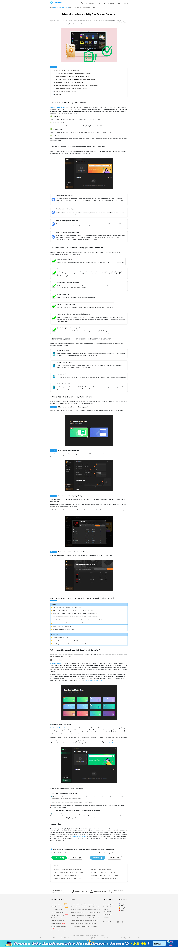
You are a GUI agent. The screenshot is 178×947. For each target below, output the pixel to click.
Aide (119, 3)
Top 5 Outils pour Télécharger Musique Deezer (83, 915)
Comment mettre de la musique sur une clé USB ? (84, 926)
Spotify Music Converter (57, 907)
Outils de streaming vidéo (99, 938)
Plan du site (88, 938)
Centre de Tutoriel (107, 914)
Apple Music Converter (57, 909)
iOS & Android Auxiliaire (135, 938)
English (122, 905)
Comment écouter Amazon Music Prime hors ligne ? (105, 878)
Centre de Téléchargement (55, 938)
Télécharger (111, 3)
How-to (126, 3)
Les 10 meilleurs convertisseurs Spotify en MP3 (103, 872)
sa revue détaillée (108, 743)
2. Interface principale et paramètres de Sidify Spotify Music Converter (72, 73)
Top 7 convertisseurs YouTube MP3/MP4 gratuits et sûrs (85, 909)
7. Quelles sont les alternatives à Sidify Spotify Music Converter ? (71, 88)
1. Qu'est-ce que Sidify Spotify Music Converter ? (66, 70)
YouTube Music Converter (58, 912)
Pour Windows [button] (90, 3)
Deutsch (122, 907)
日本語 (122, 910)
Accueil (39, 938)
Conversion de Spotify (63, 7)
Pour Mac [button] (101, 3)
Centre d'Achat (107, 907)
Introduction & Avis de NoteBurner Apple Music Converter (69, 872)
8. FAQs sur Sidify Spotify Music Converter (65, 91)
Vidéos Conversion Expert (113, 938)
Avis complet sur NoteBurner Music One (101, 869)
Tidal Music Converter (57, 918)
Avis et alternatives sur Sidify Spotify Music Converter (83, 7)
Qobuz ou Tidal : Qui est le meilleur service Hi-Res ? (84, 923)
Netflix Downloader (56, 923)
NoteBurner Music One (57, 904)
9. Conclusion (57, 94)
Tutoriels (55, 7)
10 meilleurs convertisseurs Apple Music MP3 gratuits (85, 907)
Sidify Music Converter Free (79, 836)
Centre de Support (108, 904)
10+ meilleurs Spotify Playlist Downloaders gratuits (84, 904)
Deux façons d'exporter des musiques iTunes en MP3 (105, 875)
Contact (82, 938)
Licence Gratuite (107, 917)
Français (122, 904)
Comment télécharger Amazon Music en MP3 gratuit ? (85, 918)
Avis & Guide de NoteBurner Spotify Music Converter (67, 869)
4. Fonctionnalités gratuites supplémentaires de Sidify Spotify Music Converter (74, 79)
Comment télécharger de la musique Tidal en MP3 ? (67, 878)
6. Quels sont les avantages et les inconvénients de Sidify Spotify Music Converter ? (75, 85)
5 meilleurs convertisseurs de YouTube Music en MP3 (68, 875)
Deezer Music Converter (57, 915)
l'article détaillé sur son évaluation (94, 680)
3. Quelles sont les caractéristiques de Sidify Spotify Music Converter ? (72, 76)
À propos (44, 938)
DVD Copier (124, 938)
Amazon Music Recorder (57, 920)
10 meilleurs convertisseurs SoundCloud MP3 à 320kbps (85, 912)
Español (122, 909)
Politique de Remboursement (70, 938)
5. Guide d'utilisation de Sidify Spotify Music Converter (68, 82)
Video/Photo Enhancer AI (58, 931)
